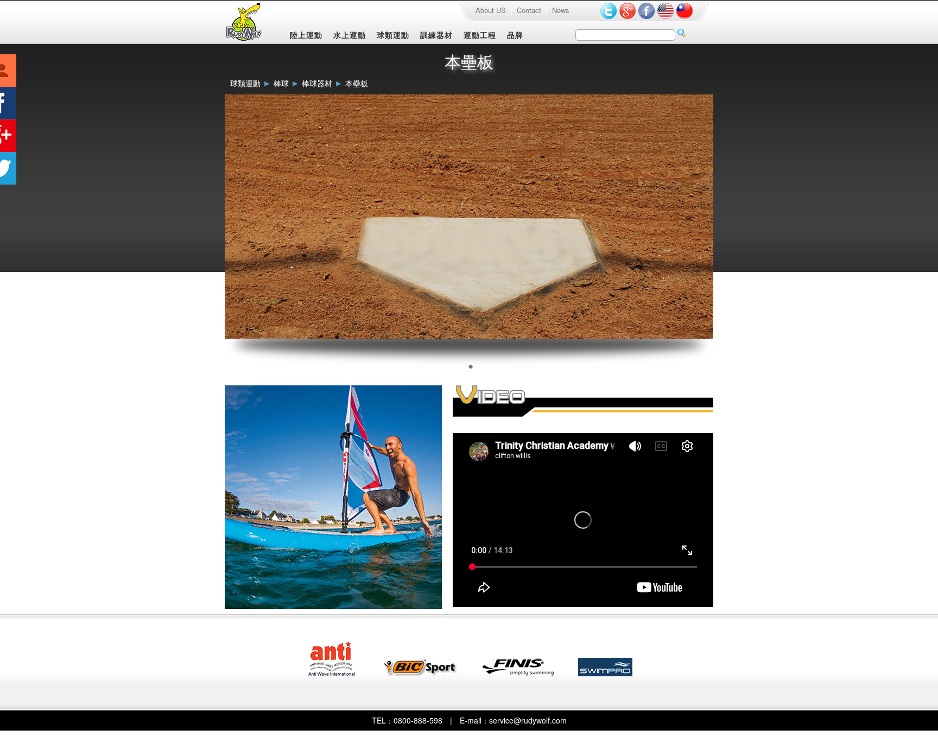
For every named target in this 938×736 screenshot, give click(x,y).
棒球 (281, 83)
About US (491, 10)
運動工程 (480, 34)
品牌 (515, 34)
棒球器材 (317, 83)
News (560, 10)
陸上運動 (306, 34)
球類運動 (393, 34)
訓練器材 (436, 34)
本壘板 (356, 83)
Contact (529, 10)
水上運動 (349, 34)
